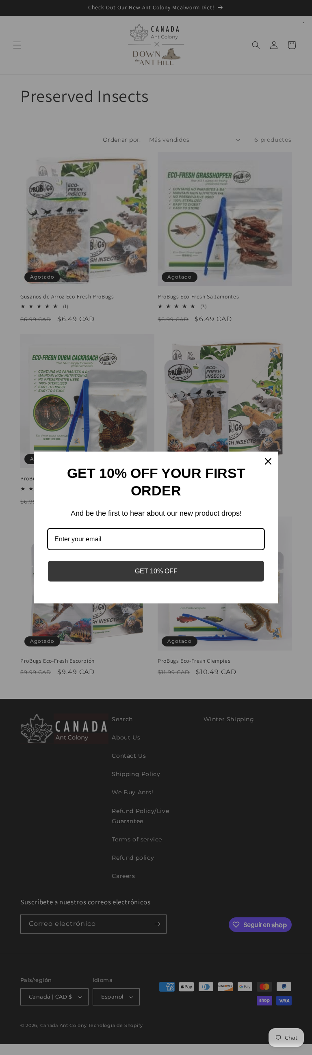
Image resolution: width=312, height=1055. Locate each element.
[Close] (268, 461)
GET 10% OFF (156, 571)
